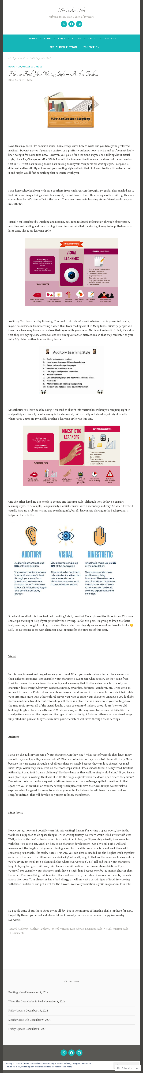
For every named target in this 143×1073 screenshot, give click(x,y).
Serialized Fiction (63, 47)
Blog (47, 38)
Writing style (121, 928)
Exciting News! (17, 992)
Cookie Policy (66, 1067)
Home (33, 38)
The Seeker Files (71, 10)
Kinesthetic (77, 928)
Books (76, 38)
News (61, 38)
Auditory (23, 928)
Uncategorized (32, 66)
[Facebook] (71, 24)
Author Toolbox (39, 928)
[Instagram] (79, 24)
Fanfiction (91, 47)
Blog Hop (14, 66)
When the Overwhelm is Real (25, 1001)
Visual (107, 928)
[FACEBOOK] (71, 1052)
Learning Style (94, 928)
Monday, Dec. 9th (18, 1020)
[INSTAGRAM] (79, 1052)
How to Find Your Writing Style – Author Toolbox (53, 74)
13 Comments (16, 933)
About (92, 38)
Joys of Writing (60, 928)
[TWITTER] (63, 1052)
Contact (110, 38)
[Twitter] (64, 24)
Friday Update (16, 1010)
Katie (30, 80)
